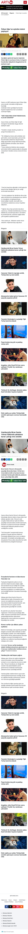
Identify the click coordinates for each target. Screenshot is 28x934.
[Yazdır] (18, 54)
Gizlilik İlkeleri (22, 900)
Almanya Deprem (7, 921)
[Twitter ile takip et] (10, 906)
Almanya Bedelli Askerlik (9, 923)
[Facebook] (2, 54)
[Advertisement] (14, 21)
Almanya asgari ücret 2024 (10, 926)
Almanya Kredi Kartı (8, 918)
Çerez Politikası (19, 902)
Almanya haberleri (7, 913)
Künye (10, 900)
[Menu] (25, 2)
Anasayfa (5, 13)
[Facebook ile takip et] (6, 906)
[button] (20, 54)
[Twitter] (4, 54)
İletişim (15, 900)
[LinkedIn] (9, 54)
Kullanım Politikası (9, 902)
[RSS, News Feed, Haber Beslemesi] (21, 906)
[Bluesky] (7, 54)
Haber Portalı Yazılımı (9, 931)
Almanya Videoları (7, 915)
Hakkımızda (4, 900)
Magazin (12, 13)
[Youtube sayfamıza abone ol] (14, 906)
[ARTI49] (7, 2)
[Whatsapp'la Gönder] (11, 54)
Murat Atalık (10, 464)
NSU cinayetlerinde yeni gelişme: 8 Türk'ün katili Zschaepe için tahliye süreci (16, 7)
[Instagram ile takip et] (18, 906)
